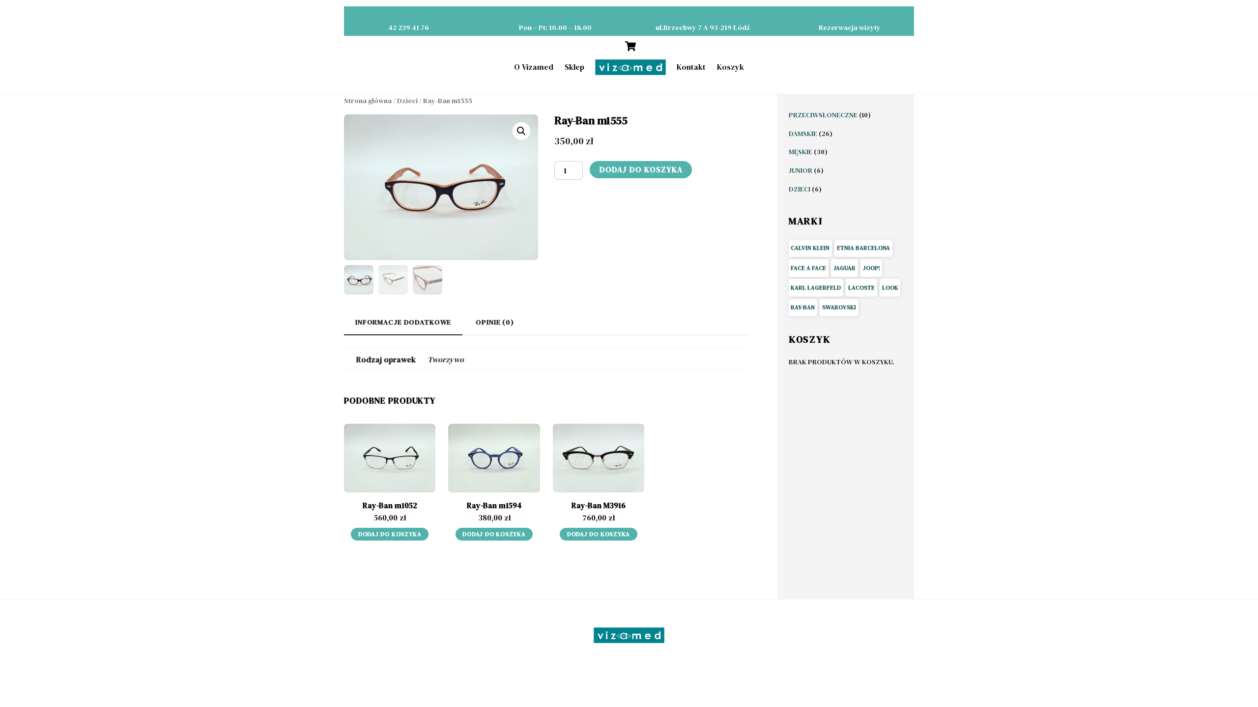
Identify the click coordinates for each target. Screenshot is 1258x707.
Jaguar (844, 268)
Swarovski (839, 307)
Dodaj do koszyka (641, 169)
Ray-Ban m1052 (390, 505)
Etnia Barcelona (863, 248)
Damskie (804, 133)
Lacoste (861, 288)
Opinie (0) (495, 322)
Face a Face (808, 268)
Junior (801, 170)
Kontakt (691, 66)
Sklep (574, 66)
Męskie (801, 152)
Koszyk (730, 66)
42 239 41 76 (408, 27)
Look (890, 288)
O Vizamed (533, 66)
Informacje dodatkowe (403, 322)
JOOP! (871, 268)
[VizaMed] (630, 67)
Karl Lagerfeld (816, 288)
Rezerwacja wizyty (850, 27)
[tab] (403, 322)
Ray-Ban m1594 (494, 505)
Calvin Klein (810, 248)
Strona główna (368, 101)
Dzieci (407, 101)
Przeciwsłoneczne (824, 115)
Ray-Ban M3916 (599, 505)
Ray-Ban (803, 307)
